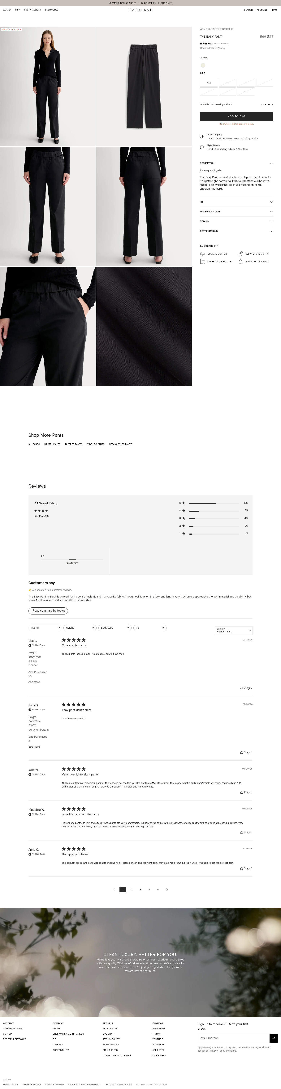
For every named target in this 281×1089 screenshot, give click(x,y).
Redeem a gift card (14, 1039)
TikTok (156, 1033)
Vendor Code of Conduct (118, 1084)
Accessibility (61, 1050)
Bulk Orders (110, 1050)
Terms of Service (32, 1084)
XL (231, 92)
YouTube (158, 1039)
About (56, 1028)
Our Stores (159, 1055)
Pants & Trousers (222, 29)
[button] (274, 10)
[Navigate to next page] (166, 890)
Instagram (159, 1028)
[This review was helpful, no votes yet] (241, 688)
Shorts (221, 48)
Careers (58, 1044)
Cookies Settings (54, 1084)
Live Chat (108, 1033)
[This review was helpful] (241, 792)
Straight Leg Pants (120, 444)
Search (248, 9)
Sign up (7, 1033)
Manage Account (13, 1028)
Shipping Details (249, 138)
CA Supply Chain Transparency (84, 1084)
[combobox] (45, 630)
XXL (249, 92)
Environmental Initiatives (68, 1033)
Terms (233, 1050)
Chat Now (243, 149)
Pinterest (158, 1044)
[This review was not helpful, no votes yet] (248, 688)
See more (34, 682)
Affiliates (158, 1050)
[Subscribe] (274, 1038)
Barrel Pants (52, 444)
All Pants (34, 444)
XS (231, 84)
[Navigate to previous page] (114, 890)
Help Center (110, 1028)
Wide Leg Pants (95, 444)
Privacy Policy (217, 1050)
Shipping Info (111, 1044)
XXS (209, 82)
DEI (55, 1039)
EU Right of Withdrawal (117, 1055)
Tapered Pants (73, 444)
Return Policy (111, 1039)
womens (205, 29)
